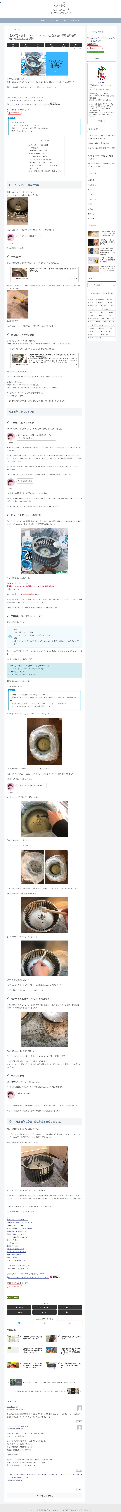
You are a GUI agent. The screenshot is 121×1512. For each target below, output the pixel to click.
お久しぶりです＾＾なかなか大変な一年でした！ (101, 157)
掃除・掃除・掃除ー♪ (14, 1255)
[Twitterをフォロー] (19, 1323)
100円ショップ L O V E (15, 1225)
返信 (79, 1422)
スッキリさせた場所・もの (16, 1252)
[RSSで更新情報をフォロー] (70, 1323)
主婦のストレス (12, 1246)
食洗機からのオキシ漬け (39, 151)
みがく (10, 1297)
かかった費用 (35, 168)
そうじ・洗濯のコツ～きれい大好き (19, 1228)
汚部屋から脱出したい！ (15, 1249)
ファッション (92, 199)
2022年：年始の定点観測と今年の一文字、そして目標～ (101, 165)
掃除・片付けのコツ (14, 1258)
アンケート (92, 219)
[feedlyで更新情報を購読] (44, 1323)
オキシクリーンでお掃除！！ (17, 1220)
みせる (90, 204)
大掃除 (16, 1297)
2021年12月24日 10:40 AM (15, 1429)
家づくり (91, 214)
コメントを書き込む (44, 1496)
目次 (42, 140)
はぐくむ (91, 194)
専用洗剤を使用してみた (37, 153)
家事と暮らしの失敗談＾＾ (16, 1231)
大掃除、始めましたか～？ (16, 1234)
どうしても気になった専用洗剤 (41, 159)
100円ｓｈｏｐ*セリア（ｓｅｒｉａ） (20, 1223)
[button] (114, 285)
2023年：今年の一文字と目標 (98, 143)
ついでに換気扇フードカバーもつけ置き (44, 165)
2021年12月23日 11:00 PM (15, 1409)
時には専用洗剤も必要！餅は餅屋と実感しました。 (45, 171)
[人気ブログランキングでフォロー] (95, 52)
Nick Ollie (10, 1407)
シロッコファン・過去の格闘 (38, 145)
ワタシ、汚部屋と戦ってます (17, 1237)
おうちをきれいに (13, 1243)
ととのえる (92, 185)
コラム (90, 209)
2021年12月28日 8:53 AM (14, 1480)
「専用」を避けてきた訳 (39, 156)
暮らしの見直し (12, 1240)
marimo (101, 82)
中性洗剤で (34, 148)
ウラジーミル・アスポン (15, 1426)
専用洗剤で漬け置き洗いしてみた (42, 162)
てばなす (91, 180)
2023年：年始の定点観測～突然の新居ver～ (101, 149)
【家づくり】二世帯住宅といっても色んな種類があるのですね (101, 137)
